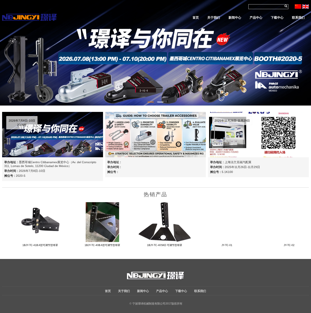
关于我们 (213, 17)
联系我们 (298, 17)
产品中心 (256, 17)
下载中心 (277, 17)
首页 (196, 17)
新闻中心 (234, 17)
